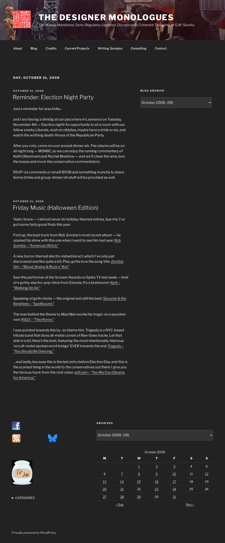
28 (122, 497)
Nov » (190, 504)
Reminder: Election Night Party (53, 97)
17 (174, 481)
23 (156, 489)
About (17, 48)
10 (174, 474)
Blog (34, 48)
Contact (161, 48)
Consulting (139, 48)
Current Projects (77, 48)
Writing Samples (110, 48)
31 (174, 497)
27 (104, 497)
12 (206, 474)
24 (174, 489)
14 (122, 481)
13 (104, 481)
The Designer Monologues (106, 17)
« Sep (119, 504)
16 (156, 481)
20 (105, 489)
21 (122, 489)
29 (139, 497)
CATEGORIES (25, 498)
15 (139, 481)
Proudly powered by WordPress (34, 532)
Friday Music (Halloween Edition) (55, 207)
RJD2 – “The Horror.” (37, 319)
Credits (51, 48)
